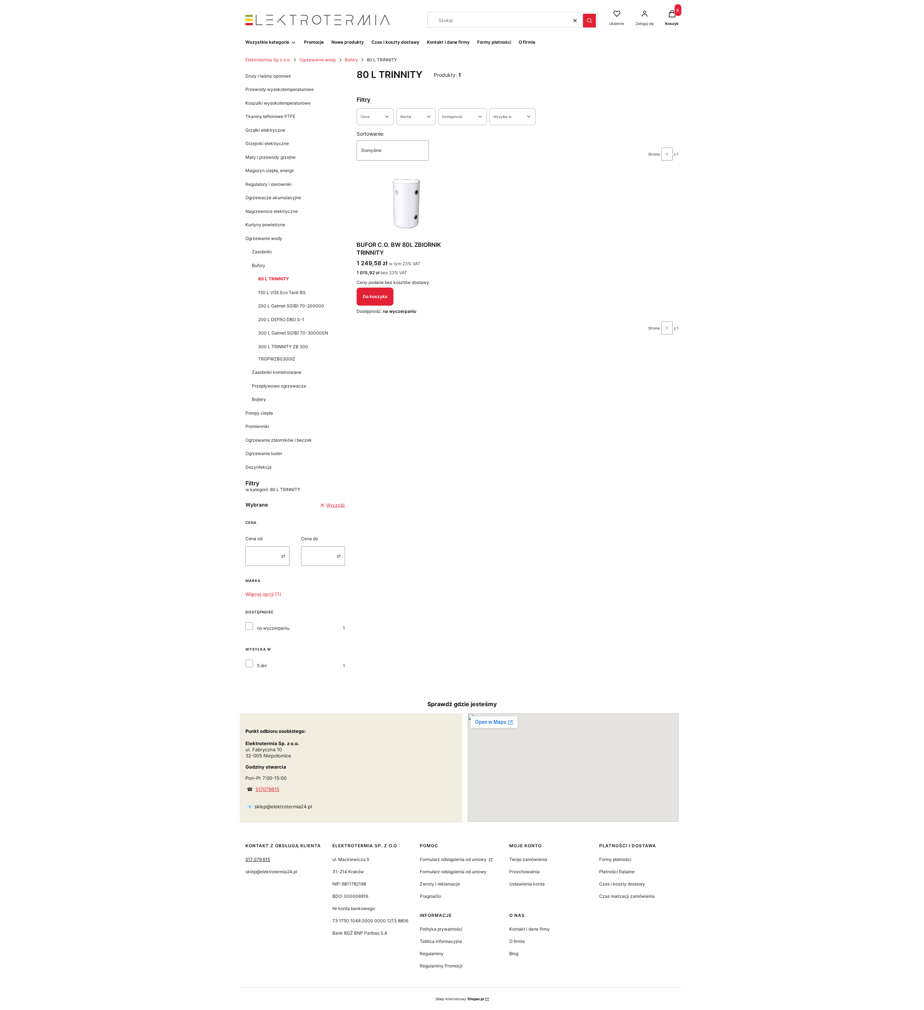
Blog (513, 953)
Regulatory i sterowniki (268, 184)
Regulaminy (432, 953)
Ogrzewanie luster (263, 453)
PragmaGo (430, 896)
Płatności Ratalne (617, 871)
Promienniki (257, 426)
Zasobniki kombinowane (276, 372)
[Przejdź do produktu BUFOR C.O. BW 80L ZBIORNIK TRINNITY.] (406, 205)
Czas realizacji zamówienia (627, 896)
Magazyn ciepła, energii (269, 170)
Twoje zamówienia (528, 859)
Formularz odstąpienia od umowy (454, 859)
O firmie (517, 941)
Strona (654, 154)
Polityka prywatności (441, 929)
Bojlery (259, 399)
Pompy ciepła (259, 413)
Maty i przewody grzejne (270, 157)
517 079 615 (257, 859)
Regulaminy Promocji (441, 966)
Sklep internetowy (459, 999)
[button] (589, 20)
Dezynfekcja (258, 467)
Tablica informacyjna (441, 941)
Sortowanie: (370, 134)
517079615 (267, 789)
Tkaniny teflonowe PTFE (270, 116)
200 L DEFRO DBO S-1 (281, 319)
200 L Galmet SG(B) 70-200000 (291, 306)
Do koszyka (375, 296)
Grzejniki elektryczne (267, 143)
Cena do (309, 538)
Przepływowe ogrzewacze (279, 386)
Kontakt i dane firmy (529, 929)
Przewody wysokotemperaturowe (279, 89)
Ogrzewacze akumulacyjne (273, 197)
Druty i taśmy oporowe (268, 76)
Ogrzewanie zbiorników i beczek (278, 440)
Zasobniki (262, 251)
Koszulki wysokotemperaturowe (277, 103)
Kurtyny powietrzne (265, 224)
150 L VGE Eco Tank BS (282, 292)
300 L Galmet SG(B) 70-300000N (293, 333)
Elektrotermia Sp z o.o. (268, 59)
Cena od (253, 538)
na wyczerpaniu (273, 628)
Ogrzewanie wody (317, 59)
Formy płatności (615, 859)
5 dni (262, 665)
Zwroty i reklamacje (440, 884)
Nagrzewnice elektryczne (271, 211)
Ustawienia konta (527, 884)
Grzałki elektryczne (265, 130)
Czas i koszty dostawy (622, 884)
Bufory (351, 59)
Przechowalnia (524, 871)
